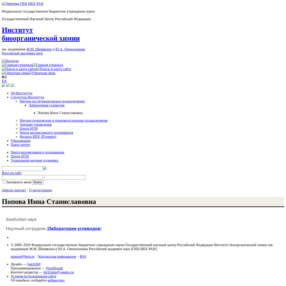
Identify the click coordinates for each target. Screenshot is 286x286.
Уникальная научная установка (34, 160)
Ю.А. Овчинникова (70, 49)
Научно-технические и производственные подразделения (63, 120)
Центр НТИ (29, 128)
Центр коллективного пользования (46, 132)
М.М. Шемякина (39, 49)
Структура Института (27, 97)
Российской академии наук (22, 53)
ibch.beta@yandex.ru (59, 272)
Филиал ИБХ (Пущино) (38, 137)
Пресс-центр (20, 145)
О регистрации (40, 190)
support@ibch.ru (22, 256)
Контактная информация (57, 256)
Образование (21, 141)
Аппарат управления (36, 124)
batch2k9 (33, 264)
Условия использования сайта (33, 276)
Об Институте (21, 93)
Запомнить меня (18, 182)
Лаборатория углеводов (47, 105)
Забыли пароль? (14, 190)
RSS (83, 256)
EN (4, 81)
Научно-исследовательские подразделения (52, 101)
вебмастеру (56, 280)
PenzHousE (54, 268)
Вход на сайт (11, 173)
